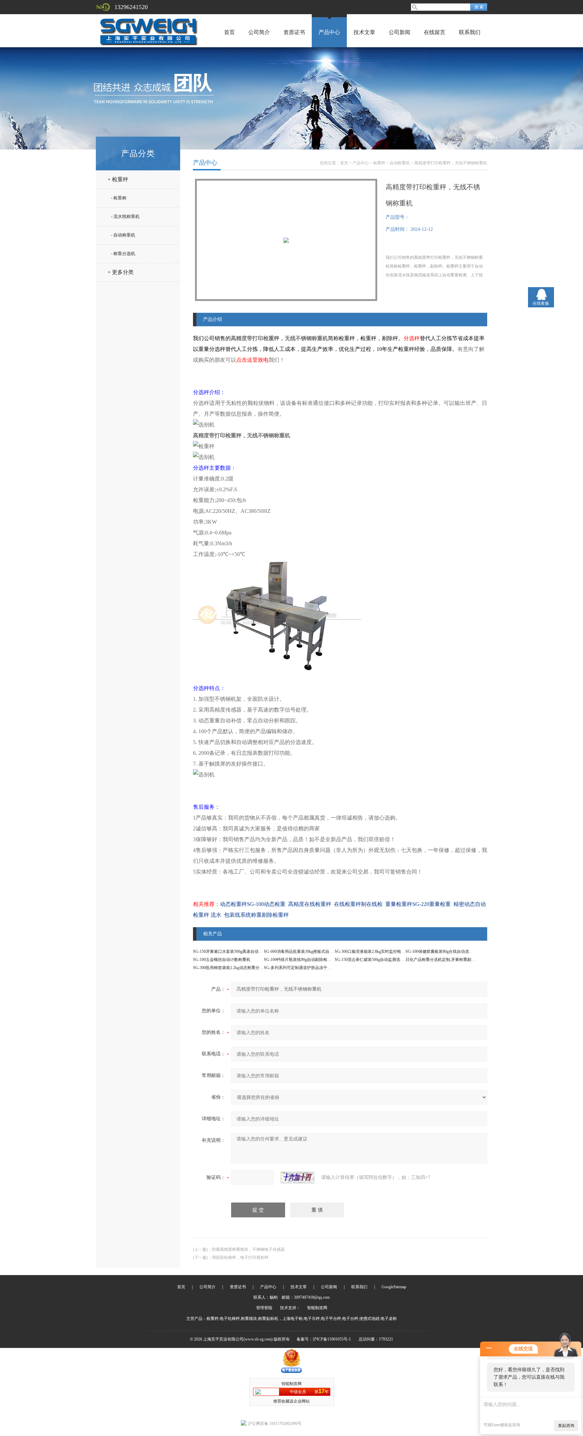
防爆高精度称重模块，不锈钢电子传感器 (248, 1249)
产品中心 (329, 32)
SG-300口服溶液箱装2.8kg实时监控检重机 (372, 951)
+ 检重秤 (118, 179)
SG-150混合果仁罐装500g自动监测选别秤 (371, 959)
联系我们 (469, 32)
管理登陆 (264, 1307)
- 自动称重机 (123, 235)
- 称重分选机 (123, 253)
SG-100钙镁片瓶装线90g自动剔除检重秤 (299, 959)
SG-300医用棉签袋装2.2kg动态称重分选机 (230, 967)
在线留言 (434, 32)
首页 (229, 32)
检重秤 (379, 163)
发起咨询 (566, 1425)
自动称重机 (400, 163)
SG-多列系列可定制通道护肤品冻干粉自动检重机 (308, 967)
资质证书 (294, 32)
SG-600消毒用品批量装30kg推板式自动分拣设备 (307, 951)
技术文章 (364, 32)
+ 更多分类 (121, 272)
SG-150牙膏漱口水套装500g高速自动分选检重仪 (236, 951)
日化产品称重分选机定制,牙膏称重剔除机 (442, 959)
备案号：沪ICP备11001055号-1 (324, 1339)
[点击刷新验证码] (297, 1177)
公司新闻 (399, 32)
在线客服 (541, 303)
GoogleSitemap (394, 1287)
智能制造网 (317, 1307)
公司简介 (259, 32)
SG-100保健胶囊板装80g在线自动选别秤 (441, 951)
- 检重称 (119, 197)
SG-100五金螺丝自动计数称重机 (221, 959)
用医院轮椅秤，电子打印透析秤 (240, 1257)
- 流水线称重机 (125, 216)
